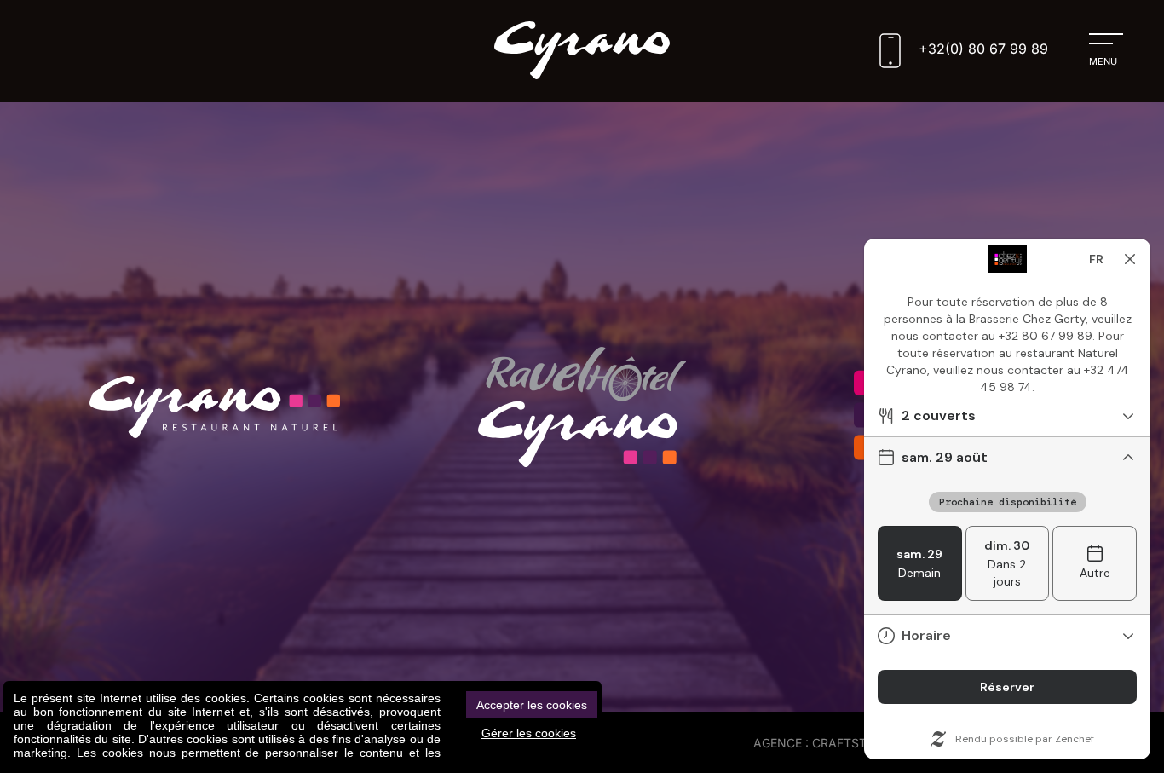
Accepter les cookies (531, 705)
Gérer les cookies (528, 733)
